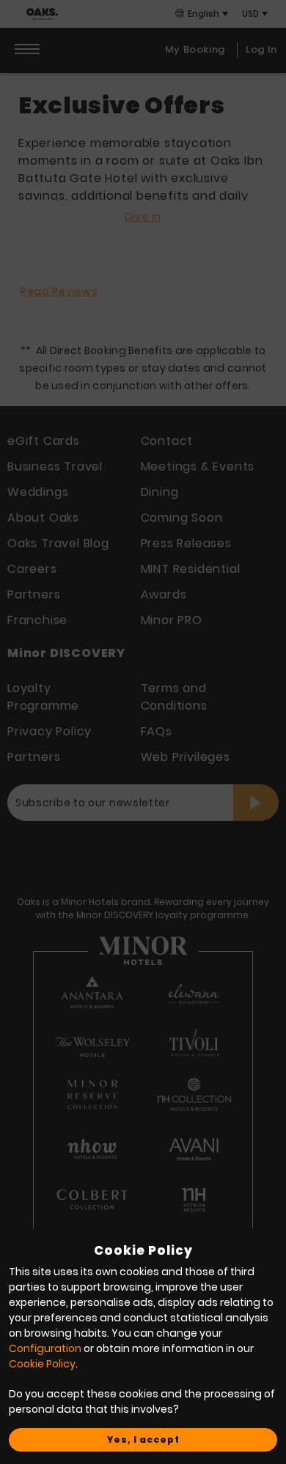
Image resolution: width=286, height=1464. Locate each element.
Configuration (45, 1348)
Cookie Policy (42, 1363)
